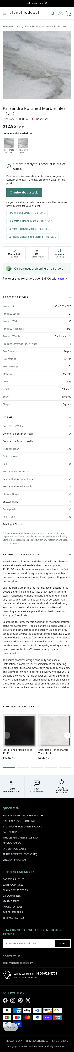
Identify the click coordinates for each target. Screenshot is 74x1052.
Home (6, 26)
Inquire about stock (24, 192)
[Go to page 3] (37, 767)
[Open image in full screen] (37, 65)
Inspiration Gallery (16, 848)
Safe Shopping (12, 832)
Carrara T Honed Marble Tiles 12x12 (29, 228)
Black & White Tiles (15, 890)
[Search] (52, 13)
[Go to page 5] (65, 767)
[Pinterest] (20, 1000)
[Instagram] (12, 1000)
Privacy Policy (12, 843)
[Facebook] (5, 1000)
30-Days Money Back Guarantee (23, 815)
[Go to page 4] (51, 767)
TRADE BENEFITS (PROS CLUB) (20, 854)
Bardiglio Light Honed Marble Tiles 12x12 (32, 236)
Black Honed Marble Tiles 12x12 (27, 213)
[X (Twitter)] (27, 1000)
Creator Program (14, 859)
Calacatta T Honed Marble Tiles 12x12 (30, 220)
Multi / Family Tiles (19, 26)
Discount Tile (12, 895)
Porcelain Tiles (13, 912)
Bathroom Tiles (13, 884)
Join (62, 943)
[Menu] (5, 13)
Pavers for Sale (13, 906)
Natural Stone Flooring (19, 821)
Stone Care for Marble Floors (23, 826)
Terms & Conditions (37, 1040)
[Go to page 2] (23, 767)
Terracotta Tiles (14, 917)
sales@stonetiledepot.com (18, 962)
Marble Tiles (11, 901)
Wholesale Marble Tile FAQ (20, 837)
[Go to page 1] (9, 767)
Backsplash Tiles (13, 879)
